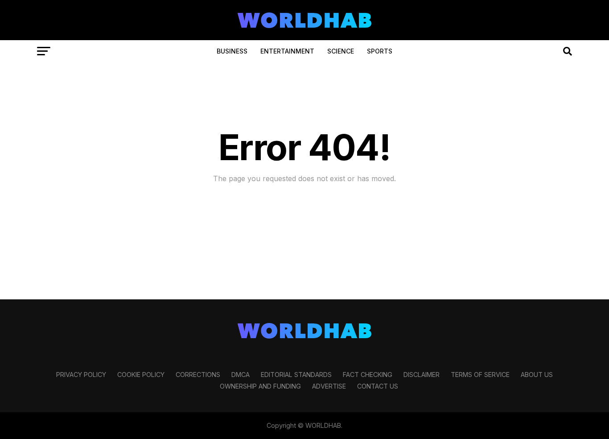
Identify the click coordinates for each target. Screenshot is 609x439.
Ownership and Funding (260, 386)
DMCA (240, 374)
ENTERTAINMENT (287, 51)
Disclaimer (421, 374)
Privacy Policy (81, 374)
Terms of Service (480, 374)
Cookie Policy (141, 374)
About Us (537, 374)
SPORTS (379, 51)
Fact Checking (367, 374)
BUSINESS (232, 51)
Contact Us (377, 386)
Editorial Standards (296, 374)
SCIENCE (340, 51)
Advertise (329, 386)
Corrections (198, 374)
